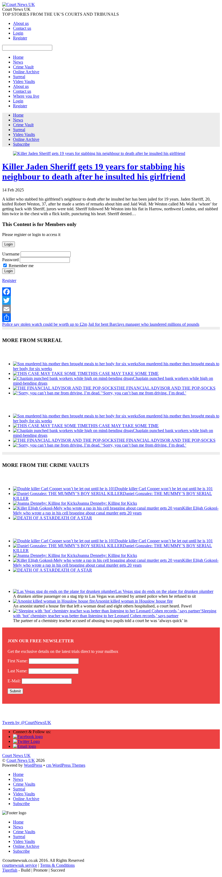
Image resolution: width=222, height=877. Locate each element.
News (18, 62)
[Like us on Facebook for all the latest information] (28, 736)
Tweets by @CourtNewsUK (26, 722)
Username (10, 254)
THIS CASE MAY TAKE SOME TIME (123, 373)
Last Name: (17, 671)
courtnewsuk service (19, 865)
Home (18, 57)
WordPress (33, 765)
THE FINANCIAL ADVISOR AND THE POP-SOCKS (166, 388)
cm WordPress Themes (65, 765)
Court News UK (20, 760)
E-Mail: (14, 681)
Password (10, 259)
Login (18, 33)
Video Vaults (24, 81)
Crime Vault (23, 67)
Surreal (19, 76)
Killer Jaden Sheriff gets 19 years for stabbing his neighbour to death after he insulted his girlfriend (93, 171)
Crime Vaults (24, 784)
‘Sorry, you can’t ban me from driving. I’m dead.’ (144, 393)
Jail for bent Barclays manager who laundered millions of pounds (143, 324)
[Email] (111, 309)
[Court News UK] (18, 4)
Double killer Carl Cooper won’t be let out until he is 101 (164, 488)
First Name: (18, 661)
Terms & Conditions (57, 865)
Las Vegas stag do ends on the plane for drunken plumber (164, 591)
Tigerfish (9, 870)
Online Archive (26, 71)
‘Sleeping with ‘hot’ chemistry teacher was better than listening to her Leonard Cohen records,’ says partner (114, 613)
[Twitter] (111, 300)
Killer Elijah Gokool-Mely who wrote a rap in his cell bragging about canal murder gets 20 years (115, 510)
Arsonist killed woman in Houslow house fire (134, 601)
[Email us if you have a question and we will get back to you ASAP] (24, 746)
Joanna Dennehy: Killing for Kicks (107, 503)
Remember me (21, 265)
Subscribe (21, 144)
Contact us (22, 28)
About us (21, 23)
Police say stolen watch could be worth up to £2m (44, 324)
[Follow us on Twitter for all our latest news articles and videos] (26, 741)
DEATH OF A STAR (73, 518)
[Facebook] (111, 291)
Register (20, 38)
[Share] (111, 317)
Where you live (26, 96)
